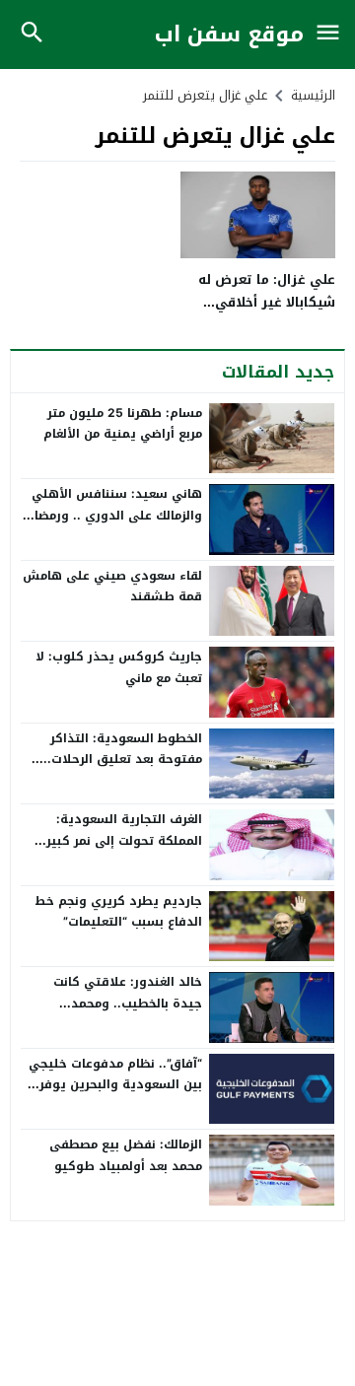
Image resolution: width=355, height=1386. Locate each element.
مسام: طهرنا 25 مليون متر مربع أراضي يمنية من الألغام (122, 424)
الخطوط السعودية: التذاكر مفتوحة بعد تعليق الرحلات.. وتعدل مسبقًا (122, 760)
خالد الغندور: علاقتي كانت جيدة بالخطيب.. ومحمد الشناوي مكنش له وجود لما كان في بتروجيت (121, 1014)
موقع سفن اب (229, 35)
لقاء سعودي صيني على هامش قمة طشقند (112, 586)
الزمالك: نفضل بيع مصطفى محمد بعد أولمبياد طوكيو (125, 1155)
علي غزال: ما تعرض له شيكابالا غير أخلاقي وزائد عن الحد (266, 302)
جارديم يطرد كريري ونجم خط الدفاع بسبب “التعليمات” (118, 912)
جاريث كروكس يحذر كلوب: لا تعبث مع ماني (119, 667)
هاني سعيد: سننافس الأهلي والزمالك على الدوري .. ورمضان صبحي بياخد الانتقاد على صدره (114, 515)
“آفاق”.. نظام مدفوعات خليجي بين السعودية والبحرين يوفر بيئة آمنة (115, 1085)
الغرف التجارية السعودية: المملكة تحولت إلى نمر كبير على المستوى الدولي (124, 840)
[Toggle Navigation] (327, 34)
